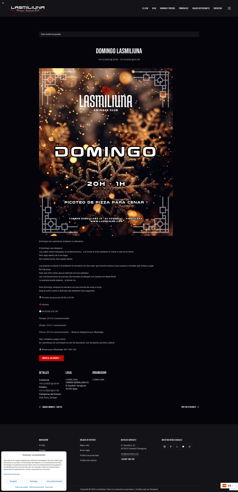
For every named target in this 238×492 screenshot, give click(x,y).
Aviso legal (49, 487)
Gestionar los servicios (12, 474)
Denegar (34, 481)
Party (46, 397)
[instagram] (164, 446)
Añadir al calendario (50, 358)
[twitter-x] (177, 446)
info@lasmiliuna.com (130, 454)
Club (41, 397)
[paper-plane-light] (189, 446)
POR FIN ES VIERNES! (188, 407)
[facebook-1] (171, 446)
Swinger (53, 397)
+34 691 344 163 (127, 459)
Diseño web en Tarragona (147, 489)
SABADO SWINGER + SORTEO (52, 407)
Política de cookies (21, 487)
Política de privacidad (36, 487)
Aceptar (13, 481)
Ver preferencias (54, 481)
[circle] (183, 446)
